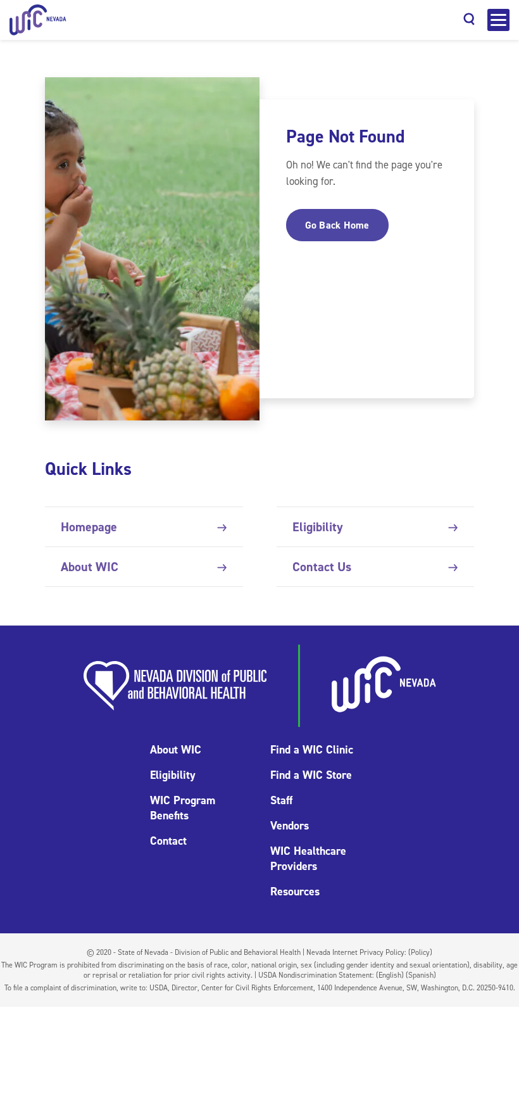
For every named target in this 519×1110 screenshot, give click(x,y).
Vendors (289, 825)
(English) (390, 975)
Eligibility (317, 527)
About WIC (89, 566)
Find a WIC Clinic (311, 749)
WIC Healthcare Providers (308, 858)
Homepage (89, 527)
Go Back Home (337, 225)
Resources (295, 891)
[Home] (37, 20)
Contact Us (321, 566)
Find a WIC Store (311, 775)
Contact (168, 840)
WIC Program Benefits (182, 808)
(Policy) (420, 952)
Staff (281, 800)
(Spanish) (421, 975)
